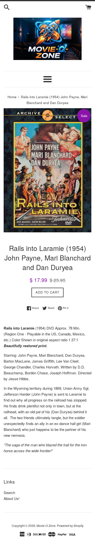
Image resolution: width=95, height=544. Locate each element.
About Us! (11, 498)
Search (9, 492)
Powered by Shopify (70, 525)
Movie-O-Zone (46, 525)
